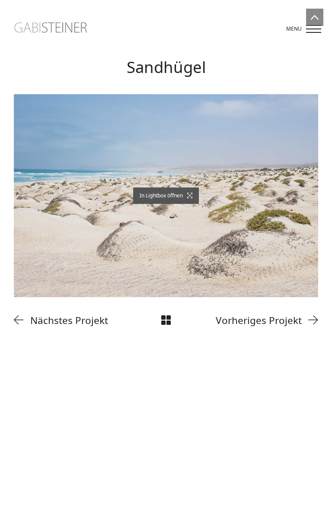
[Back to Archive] (166, 320)
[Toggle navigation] (301, 29)
